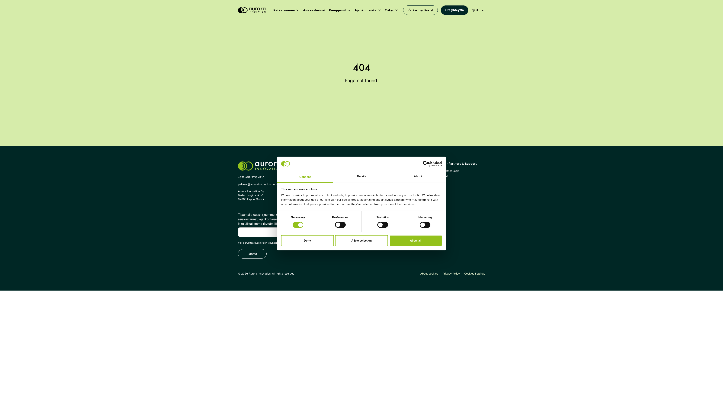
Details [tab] (361, 176)
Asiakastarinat (314, 10)
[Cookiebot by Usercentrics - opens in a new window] (425, 164)
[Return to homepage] (251, 10)
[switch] (340, 225)
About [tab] (418, 176)
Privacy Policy (451, 273)
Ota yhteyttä (454, 10)
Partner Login (451, 170)
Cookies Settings (474, 273)
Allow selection (361, 240)
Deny (307, 240)
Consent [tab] (305, 176)
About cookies (429, 273)
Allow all (415, 240)
